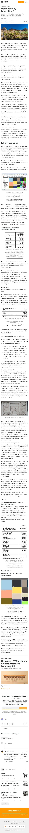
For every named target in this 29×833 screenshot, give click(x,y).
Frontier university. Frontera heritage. (10, 785)
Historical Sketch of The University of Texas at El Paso (10, 782)
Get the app (21, 826)
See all (4, 804)
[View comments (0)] (9, 778)
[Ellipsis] (27, 751)
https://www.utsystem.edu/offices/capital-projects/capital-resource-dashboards (15, 200)
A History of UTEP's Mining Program (9, 793)
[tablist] (7, 738)
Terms (24, 821)
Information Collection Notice (15, 712)
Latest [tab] (6, 769)
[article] (14, 776)
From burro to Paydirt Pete (7, 775)
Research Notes (5, 6)
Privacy (20, 821)
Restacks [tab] (10, 738)
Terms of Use (21, 711)
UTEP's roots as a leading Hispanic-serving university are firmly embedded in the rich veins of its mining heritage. (10, 796)
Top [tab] (3, 769)
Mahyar (6, 751)
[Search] (26, 769)
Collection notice (14, 823)
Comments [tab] (4, 738)
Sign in (26, 2)
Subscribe (21, 2)
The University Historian (6, 668)
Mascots (3, 773)
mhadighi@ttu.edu (8, 759)
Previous (5, 728)
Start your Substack (11, 826)
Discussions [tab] (12, 769)
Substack (7, 830)
